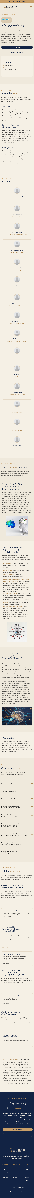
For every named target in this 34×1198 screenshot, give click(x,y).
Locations (27, 1172)
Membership (5, 1172)
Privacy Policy (10, 1191)
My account (15, 1177)
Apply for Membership (16, 1135)
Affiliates (27, 1177)
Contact (27, 1180)
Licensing (27, 1174)
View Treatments (16, 47)
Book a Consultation (16, 52)
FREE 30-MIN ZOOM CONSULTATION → (17, 1)
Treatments (5, 1177)
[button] (17, 783)
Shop (14, 1172)
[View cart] (27, 6)
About (26, 1169)
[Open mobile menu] (31, 6)
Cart (14, 1174)
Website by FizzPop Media (22, 1191)
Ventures (4, 1174)
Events (3, 1169)
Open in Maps (6, 73)
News (14, 1169)
